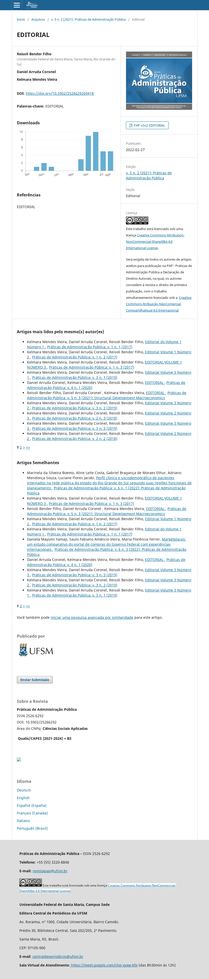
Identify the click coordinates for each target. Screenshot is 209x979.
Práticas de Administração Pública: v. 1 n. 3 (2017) (91, 367)
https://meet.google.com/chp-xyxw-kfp (104, 965)
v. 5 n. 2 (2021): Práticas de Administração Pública (88, 19)
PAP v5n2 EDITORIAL (149, 125)
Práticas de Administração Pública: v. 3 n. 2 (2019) (74, 408)
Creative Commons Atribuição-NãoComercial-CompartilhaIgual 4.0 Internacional (158, 304)
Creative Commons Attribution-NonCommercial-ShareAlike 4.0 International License (155, 241)
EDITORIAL (154, 382)
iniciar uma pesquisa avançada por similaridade (92, 617)
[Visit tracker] (19, 760)
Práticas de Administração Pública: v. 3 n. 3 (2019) (74, 428)
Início (21, 19)
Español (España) (31, 805)
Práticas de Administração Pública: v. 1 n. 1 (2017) (89, 346)
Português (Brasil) (32, 828)
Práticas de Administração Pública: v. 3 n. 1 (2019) (74, 377)
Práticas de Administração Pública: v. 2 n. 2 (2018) (74, 438)
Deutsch (24, 790)
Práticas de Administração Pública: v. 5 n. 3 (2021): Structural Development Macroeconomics (106, 395)
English (23, 797)
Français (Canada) (32, 813)
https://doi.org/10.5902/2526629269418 (60, 93)
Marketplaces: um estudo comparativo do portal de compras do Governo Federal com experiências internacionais (106, 544)
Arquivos (38, 19)
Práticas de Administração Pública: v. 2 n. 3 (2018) (74, 418)
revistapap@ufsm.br (50, 870)
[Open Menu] (17, 5)
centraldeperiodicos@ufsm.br (57, 956)
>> (28, 447)
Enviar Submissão (34, 679)
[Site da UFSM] (36, 657)
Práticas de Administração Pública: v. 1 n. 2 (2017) (74, 357)
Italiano (23, 820)
